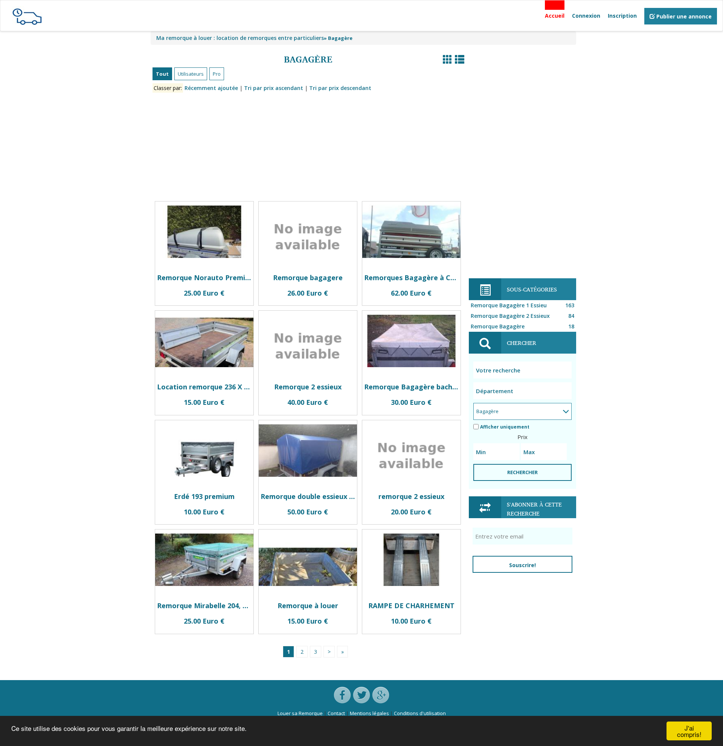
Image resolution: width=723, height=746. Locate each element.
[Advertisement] (308, 148)
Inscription (622, 15)
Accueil (554, 15)
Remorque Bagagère (522, 326)
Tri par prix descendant (340, 88)
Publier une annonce (683, 16)
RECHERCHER (522, 472)
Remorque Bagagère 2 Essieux (522, 315)
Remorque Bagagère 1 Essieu (522, 305)
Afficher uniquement (504, 427)
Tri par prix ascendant (273, 88)
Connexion (586, 15)
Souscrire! (522, 565)
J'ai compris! (689, 731)
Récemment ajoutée (211, 88)
